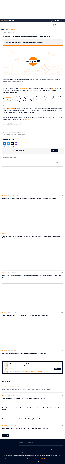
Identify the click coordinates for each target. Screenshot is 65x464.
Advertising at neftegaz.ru (10, 157)
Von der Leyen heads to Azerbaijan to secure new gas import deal (25, 315)
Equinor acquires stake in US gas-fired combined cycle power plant (26, 428)
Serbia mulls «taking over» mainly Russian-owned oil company (24, 353)
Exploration (5, 416)
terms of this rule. (41, 458)
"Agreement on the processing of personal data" (33, 371)
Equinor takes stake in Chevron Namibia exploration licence (23, 419)
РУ (58, 20)
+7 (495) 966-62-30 (25, 451)
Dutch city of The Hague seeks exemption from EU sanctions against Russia (29, 198)
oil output (55, 88)
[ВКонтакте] (8, 146)
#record (21, 132)
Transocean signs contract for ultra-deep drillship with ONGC (24, 398)
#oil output (16, 132)
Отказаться (57, 461)
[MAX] (12, 146)
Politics (4, 195)
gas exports (11, 108)
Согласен (40, 461)
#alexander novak (8, 132)
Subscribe (54, 150)
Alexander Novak (26, 119)
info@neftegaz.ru (24, 452)
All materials (57, 162)
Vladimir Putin (23, 88)
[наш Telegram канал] (52, 21)
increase (8, 97)
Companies (5, 425)
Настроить (48, 461)
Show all (6, 435)
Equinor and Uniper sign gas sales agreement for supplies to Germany (27, 389)
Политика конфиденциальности (8, 452)
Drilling (4, 395)
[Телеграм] (4, 146)
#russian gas (6, 134)
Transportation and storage (10, 386)
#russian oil (13, 134)
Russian (19, 124)
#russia (26, 132)
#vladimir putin (21, 134)
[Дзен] (12, 143)
